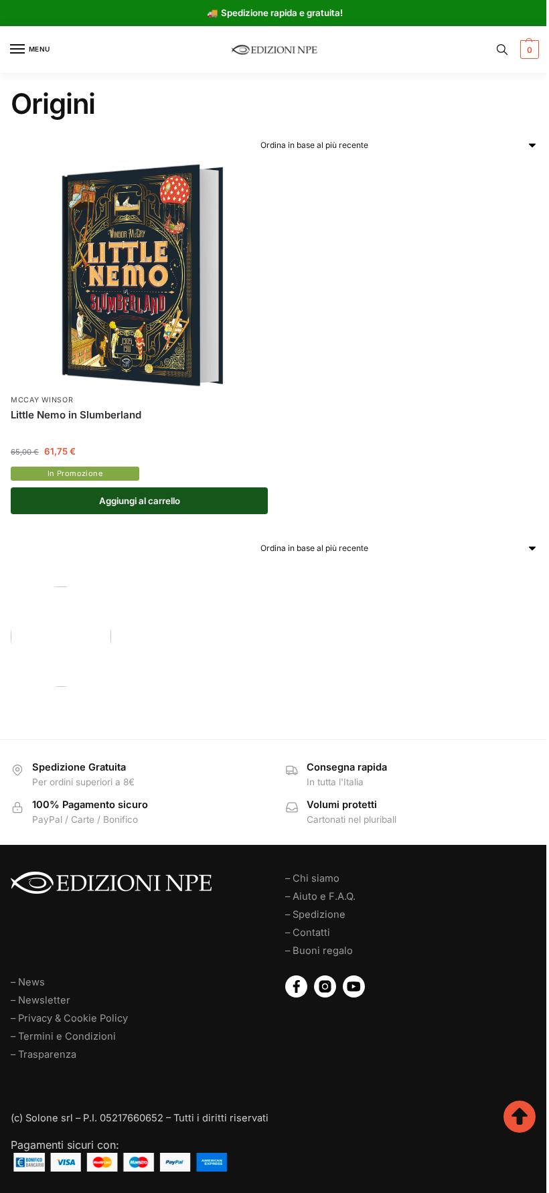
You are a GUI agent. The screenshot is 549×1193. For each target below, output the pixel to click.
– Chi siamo (312, 878)
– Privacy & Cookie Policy (69, 1018)
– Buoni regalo (319, 951)
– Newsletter (40, 1000)
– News (28, 982)
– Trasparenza (43, 1054)
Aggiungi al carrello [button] (139, 500)
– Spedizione (315, 914)
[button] (528, 49)
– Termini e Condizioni (63, 1036)
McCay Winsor (42, 400)
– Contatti (307, 933)
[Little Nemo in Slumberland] (139, 275)
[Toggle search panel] (502, 49)
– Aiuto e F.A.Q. (320, 896)
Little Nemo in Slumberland (76, 414)
